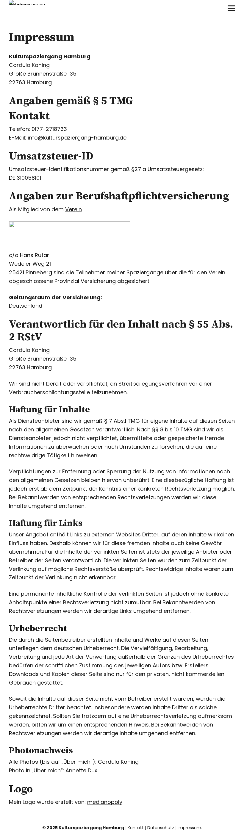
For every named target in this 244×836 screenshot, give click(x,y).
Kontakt (136, 828)
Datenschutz (160, 828)
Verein (73, 209)
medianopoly (104, 802)
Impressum (189, 828)
